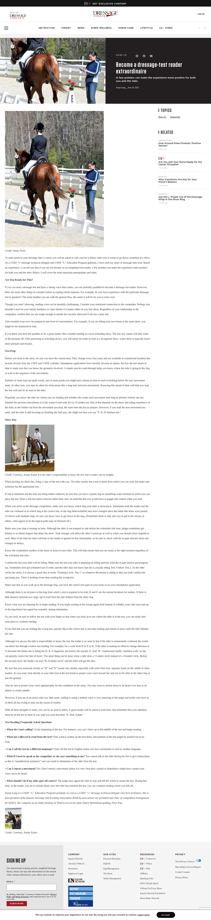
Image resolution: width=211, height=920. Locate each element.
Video (169, 28)
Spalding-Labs (146, 878)
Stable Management (112, 878)
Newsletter (73, 868)
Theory (66, 28)
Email (11, 881)
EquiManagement (111, 868)
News (81, 28)
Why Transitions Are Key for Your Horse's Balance (177, 180)
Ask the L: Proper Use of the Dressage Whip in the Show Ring (180, 198)
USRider (144, 873)
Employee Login (75, 873)
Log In (201, 14)
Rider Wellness (101, 28)
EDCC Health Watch (149, 883)
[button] (137, 56)
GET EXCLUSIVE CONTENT (110, 3)
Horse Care (126, 28)
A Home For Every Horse (151, 888)
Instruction (47, 28)
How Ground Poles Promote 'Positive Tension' (179, 144)
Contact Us (151, 858)
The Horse (107, 873)
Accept (166, 915)
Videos (149, 863)
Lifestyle (146, 28)
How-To (162, 176)
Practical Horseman (112, 858)
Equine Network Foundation (153, 893)
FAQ (148, 868)
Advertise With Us (76, 863)
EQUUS (106, 863)
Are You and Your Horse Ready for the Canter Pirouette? (180, 163)
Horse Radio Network (149, 898)
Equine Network (75, 858)
